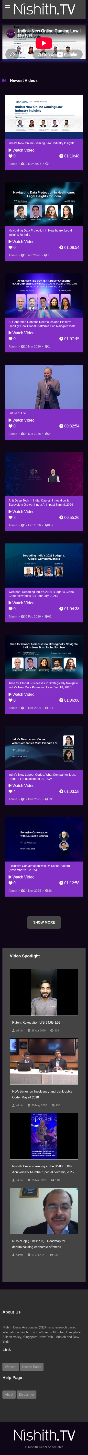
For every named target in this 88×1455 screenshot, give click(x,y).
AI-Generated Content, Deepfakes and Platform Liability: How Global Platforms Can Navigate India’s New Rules (43, 326)
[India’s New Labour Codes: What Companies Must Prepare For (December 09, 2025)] (44, 748)
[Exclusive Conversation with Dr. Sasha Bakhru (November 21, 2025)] (44, 839)
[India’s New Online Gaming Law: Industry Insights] (44, 117)
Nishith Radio (31, 1367)
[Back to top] (72, 1424)
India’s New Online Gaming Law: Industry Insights (41, 143)
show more (44, 922)
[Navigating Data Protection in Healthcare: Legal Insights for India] (44, 204)
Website (10, 1367)
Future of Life (17, 413)
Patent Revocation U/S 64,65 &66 (36, 1022)
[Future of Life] (44, 387)
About (9, 1394)
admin (19, 1030)
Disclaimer (26, 1394)
